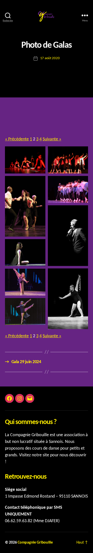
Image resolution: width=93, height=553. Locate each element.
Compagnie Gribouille (35, 543)
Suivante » (52, 139)
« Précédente (17, 139)
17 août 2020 (50, 58)
